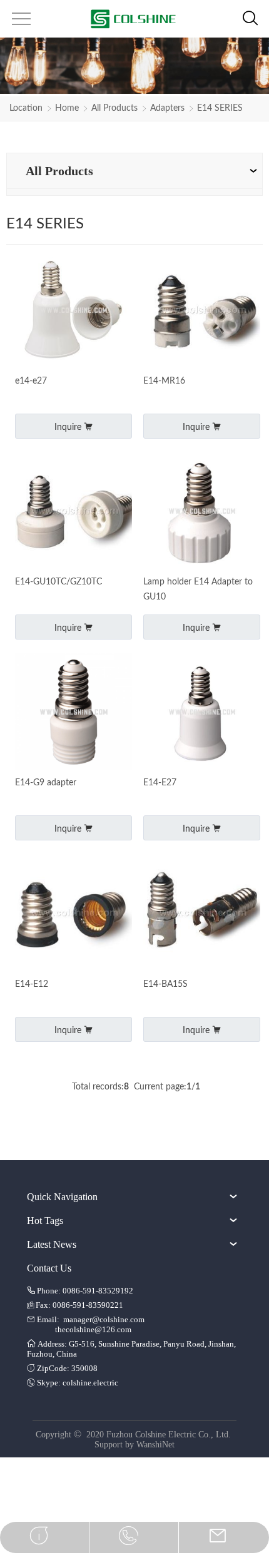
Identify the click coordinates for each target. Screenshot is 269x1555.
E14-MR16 (164, 381)
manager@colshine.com (104, 1319)
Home (67, 108)
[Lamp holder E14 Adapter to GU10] (201, 512)
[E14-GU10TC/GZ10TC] (73, 512)
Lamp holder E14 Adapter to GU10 (198, 589)
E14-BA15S (165, 984)
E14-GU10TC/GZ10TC (58, 582)
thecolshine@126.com (93, 1329)
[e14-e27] (73, 311)
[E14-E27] (201, 713)
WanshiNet (155, 1444)
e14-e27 (31, 381)
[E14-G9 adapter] (73, 713)
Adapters (167, 108)
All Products (114, 108)
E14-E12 (31, 984)
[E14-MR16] (201, 311)
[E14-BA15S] (201, 914)
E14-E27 (159, 782)
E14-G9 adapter (45, 782)
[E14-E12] (73, 914)
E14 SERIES (220, 108)
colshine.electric (90, 1382)
